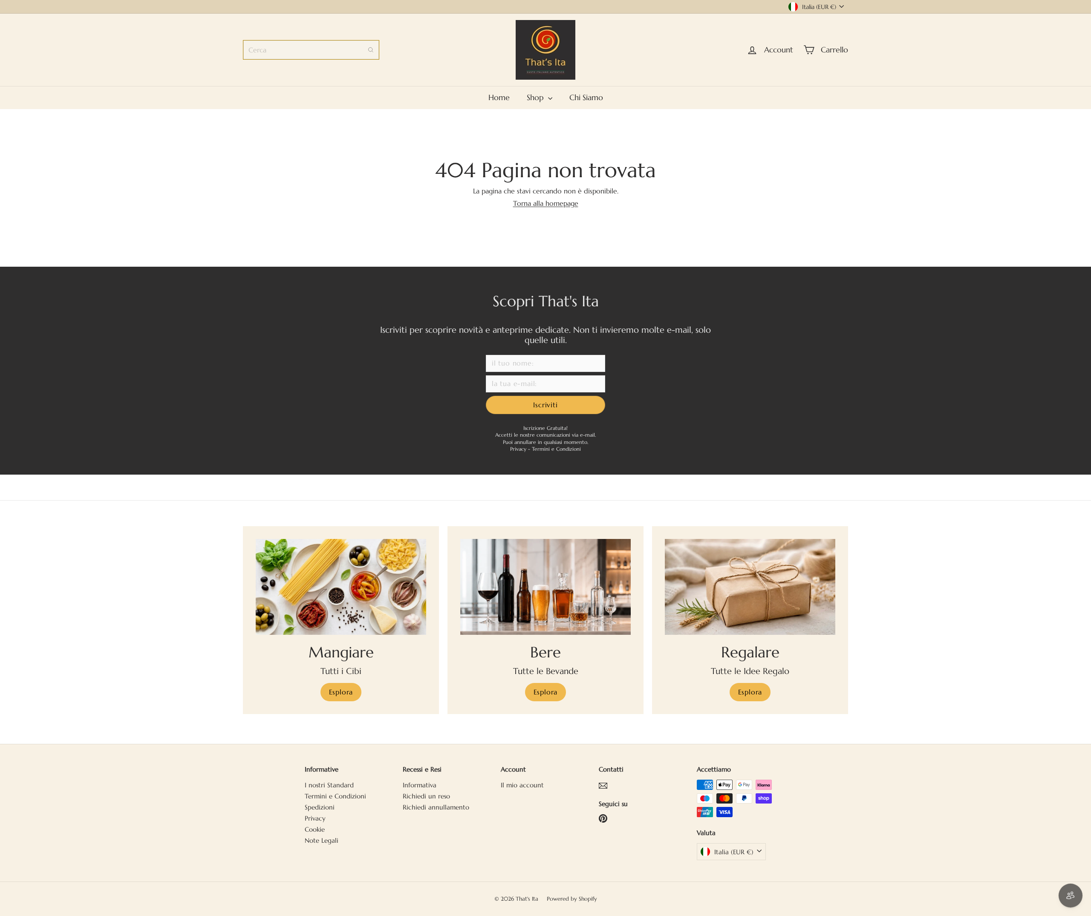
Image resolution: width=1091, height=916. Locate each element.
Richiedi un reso (426, 796)
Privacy (519, 449)
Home (499, 97)
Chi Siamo (586, 97)
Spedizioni (320, 807)
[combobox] (311, 50)
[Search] (370, 50)
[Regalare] (750, 587)
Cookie (315, 829)
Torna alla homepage (545, 203)
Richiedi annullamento (436, 807)
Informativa (419, 785)
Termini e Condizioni (556, 449)
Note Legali (321, 840)
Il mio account (522, 785)
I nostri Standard (329, 785)
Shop (536, 97)
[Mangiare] (341, 587)
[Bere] (545, 587)
